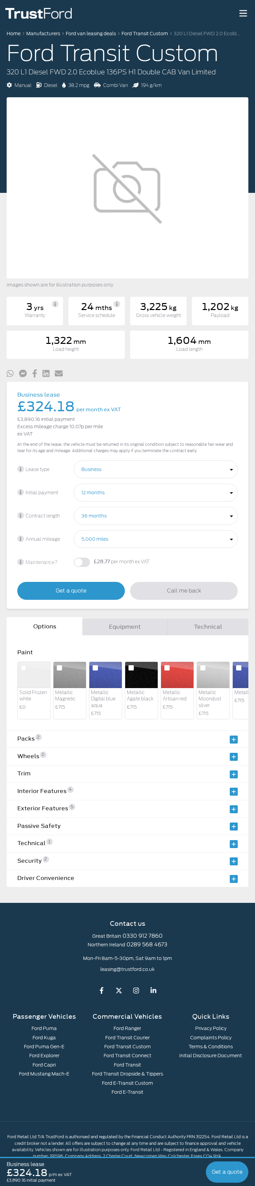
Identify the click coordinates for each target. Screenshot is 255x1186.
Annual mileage (43, 539)
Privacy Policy (210, 1028)
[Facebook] (101, 992)
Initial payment (42, 493)
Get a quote (71, 591)
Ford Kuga (44, 1037)
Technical (208, 627)
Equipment (125, 627)
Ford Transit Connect (127, 1055)
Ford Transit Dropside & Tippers (127, 1073)
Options (44, 626)
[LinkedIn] (153, 992)
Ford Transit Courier (127, 1037)
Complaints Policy (210, 1037)
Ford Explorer (44, 1055)
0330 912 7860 (143, 936)
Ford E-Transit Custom (127, 1083)
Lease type (37, 469)
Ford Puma (44, 1028)
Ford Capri (44, 1064)
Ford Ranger (127, 1028)
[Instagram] (136, 992)
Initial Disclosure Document (210, 1055)
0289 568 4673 (147, 944)
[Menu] (243, 13)
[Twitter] (119, 992)
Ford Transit (127, 1064)
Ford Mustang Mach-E (44, 1073)
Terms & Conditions (211, 1046)
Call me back (184, 591)
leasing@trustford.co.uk (127, 969)
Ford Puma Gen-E (44, 1046)
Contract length (43, 516)
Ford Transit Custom (127, 1046)
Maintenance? (41, 562)
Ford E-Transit (127, 1092)
